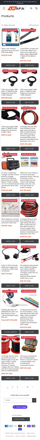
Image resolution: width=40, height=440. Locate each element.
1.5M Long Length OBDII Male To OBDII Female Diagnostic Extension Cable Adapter (9, 92)
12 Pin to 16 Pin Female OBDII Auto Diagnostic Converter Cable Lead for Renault (9, 268)
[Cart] (36, 8)
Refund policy (31, 433)
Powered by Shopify (19, 433)
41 (27, 387)
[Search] (31, 8)
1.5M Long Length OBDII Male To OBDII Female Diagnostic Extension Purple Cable (9, 129)
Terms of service (20, 436)
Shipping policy (31, 436)
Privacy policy (10, 436)
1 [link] (7, 387)
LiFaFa (12, 433)
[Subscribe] (34, 400)
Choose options (10, 332)
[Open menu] (4, 8)
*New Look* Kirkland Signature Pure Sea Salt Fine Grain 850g (10, 50)
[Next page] (33, 387)
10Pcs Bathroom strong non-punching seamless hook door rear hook (10, 221)
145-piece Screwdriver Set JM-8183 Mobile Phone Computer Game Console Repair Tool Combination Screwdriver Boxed (29, 360)
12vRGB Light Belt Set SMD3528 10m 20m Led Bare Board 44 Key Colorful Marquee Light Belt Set (9, 313)
